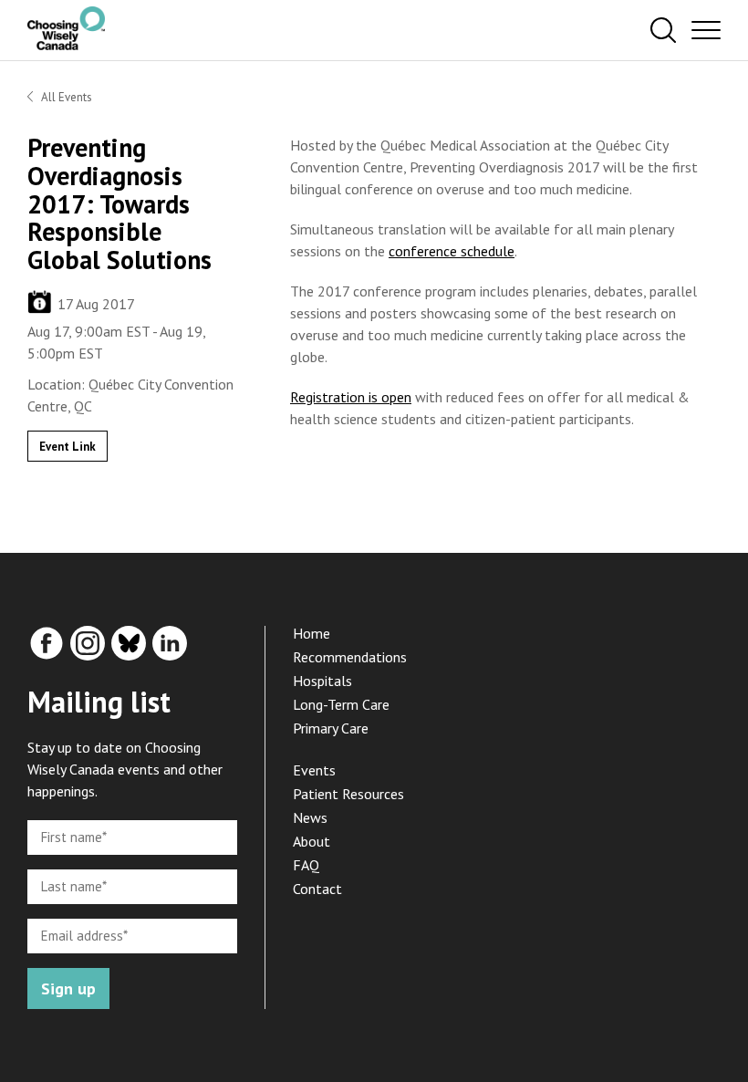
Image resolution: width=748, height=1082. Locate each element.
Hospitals (322, 680)
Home (311, 633)
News (310, 817)
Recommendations (350, 657)
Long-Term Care (341, 704)
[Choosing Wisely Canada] (66, 45)
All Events (66, 97)
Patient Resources (348, 793)
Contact (317, 888)
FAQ (306, 865)
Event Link (67, 446)
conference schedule (451, 251)
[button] (663, 31)
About (311, 841)
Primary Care (331, 728)
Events (314, 770)
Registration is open (350, 397)
